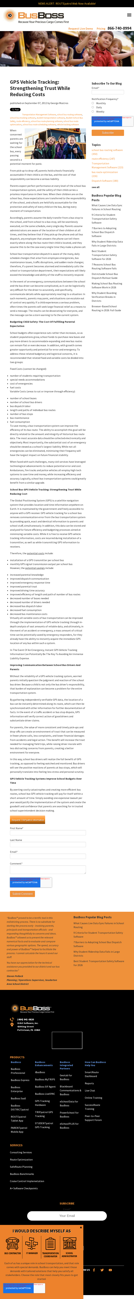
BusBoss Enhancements (44, 1063)
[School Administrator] (69, 1247)
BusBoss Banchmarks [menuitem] (22, 1174)
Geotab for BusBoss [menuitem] (66, 1077)
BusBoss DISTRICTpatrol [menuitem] (20, 1107)
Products (17, 1057)
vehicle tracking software (68, 124)
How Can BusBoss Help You (95, 1063)
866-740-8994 (119, 28)
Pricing (101, 28)
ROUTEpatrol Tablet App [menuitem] (18, 1118)
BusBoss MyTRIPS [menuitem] (45, 1079)
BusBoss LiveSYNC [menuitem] (45, 1093)
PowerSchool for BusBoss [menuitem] (69, 1114)
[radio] (108, 103)
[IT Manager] (31, 1247)
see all (96, 187)
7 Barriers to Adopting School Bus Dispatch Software (104, 232)
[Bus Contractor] (12, 1247)
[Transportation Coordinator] (50, 1247)
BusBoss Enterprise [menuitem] (17, 1089)
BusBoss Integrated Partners (66, 1065)
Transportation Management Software (39, 114)
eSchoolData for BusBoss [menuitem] (69, 1103)
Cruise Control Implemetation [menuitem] (27, 1181)
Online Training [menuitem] (93, 1097)
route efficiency (23, 121)
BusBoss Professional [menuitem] (18, 1070)
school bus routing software (69, 114)
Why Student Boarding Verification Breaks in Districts (104, 296)
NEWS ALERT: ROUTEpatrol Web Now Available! (67, 3)
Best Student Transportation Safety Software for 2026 (104, 255)
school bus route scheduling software (39, 124)
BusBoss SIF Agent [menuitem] (45, 1086)
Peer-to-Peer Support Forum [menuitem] (93, 1118)
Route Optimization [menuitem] (21, 1159)
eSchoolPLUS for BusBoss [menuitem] (69, 1125)
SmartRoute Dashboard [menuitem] (92, 1074)
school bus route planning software (46, 121)
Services (16, 1145)
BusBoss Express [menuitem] (20, 1080)
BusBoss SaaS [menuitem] (18, 1098)
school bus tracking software (22, 117)
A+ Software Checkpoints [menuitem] (24, 1188)
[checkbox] (108, 107)
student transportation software (51, 117)
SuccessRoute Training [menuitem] (92, 1106)
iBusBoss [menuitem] (40, 1072)
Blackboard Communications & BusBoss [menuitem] (70, 1090)
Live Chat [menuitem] (90, 1090)
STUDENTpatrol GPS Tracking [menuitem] (44, 1125)
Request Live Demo (80, 28)
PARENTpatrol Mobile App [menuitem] (19, 1129)
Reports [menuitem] (89, 1083)
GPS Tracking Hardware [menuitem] (42, 1103)
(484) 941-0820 (25, 1019)
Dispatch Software (105, 180)
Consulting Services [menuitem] (21, 1152)
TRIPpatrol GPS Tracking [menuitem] (44, 1114)
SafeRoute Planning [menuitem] (21, 1166)
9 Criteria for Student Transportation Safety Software (104, 218)
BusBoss (16, 1062)
